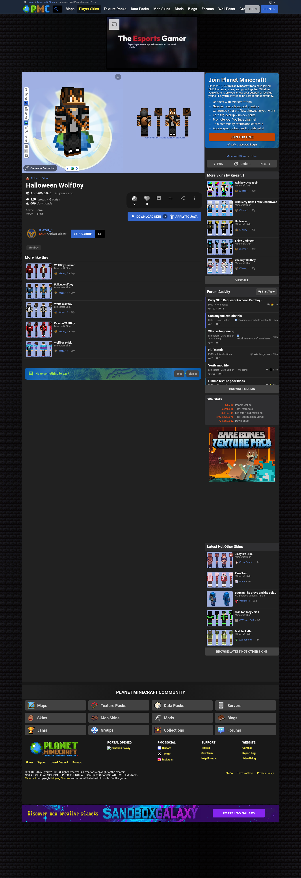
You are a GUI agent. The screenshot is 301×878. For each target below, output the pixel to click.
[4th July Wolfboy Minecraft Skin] (220, 322)
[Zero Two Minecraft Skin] (220, 635)
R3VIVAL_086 (246, 676)
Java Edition (223, 375)
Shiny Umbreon (244, 296)
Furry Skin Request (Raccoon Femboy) (235, 356)
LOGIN (252, 9)
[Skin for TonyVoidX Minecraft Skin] (220, 674)
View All (242, 336)
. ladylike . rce (244, 609)
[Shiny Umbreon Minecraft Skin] (220, 303)
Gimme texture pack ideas (226, 436)
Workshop (222, 360)
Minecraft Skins (46, 2)
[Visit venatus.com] (189, 61)
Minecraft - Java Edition (221, 391)
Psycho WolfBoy (64, 323)
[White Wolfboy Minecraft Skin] (39, 310)
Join (179, 373)
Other (45, 178)
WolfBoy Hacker (64, 265)
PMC (211, 360)
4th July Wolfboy (245, 315)
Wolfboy (34, 247)
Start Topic (268, 347)
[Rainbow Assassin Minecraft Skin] (220, 245)
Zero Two (241, 629)
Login (253, 144)
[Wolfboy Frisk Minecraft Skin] (39, 349)
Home (31, 2)
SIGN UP (269, 9)
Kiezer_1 (46, 230)
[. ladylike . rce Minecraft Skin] (220, 616)
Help (210, 375)
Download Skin (148, 216)
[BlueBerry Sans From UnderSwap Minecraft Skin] (220, 264)
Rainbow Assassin (246, 238)
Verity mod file (218, 421)
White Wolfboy (63, 304)
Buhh (242, 637)
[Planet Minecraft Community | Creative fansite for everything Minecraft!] (53, 804)
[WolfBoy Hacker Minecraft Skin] (39, 271)
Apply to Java (186, 216)
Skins (34, 178)
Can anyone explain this (225, 371)
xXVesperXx (245, 695)
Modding (216, 394)
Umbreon (241, 277)
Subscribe (83, 234)
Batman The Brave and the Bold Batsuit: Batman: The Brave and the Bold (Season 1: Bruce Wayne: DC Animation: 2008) (255, 648)
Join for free (242, 137)
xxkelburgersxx (262, 410)
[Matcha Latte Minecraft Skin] (220, 693)
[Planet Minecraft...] (56, 8)
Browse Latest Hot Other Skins (242, 707)
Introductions (224, 410)
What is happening (221, 387)
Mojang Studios (60, 834)
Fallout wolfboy (63, 284)
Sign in (193, 373)
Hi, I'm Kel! (215, 405)
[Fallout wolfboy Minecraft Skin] (39, 291)
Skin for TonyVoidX (247, 667)
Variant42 (244, 656)
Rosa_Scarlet (246, 618)
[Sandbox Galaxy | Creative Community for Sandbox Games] (150, 869)
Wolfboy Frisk (63, 342)
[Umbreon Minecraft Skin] (220, 283)
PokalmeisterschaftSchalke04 (254, 375)
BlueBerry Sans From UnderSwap (256, 257)
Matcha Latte (243, 687)
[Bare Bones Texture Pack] (242, 536)
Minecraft (30, 834)
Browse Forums (242, 444)
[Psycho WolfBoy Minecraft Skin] (39, 330)
